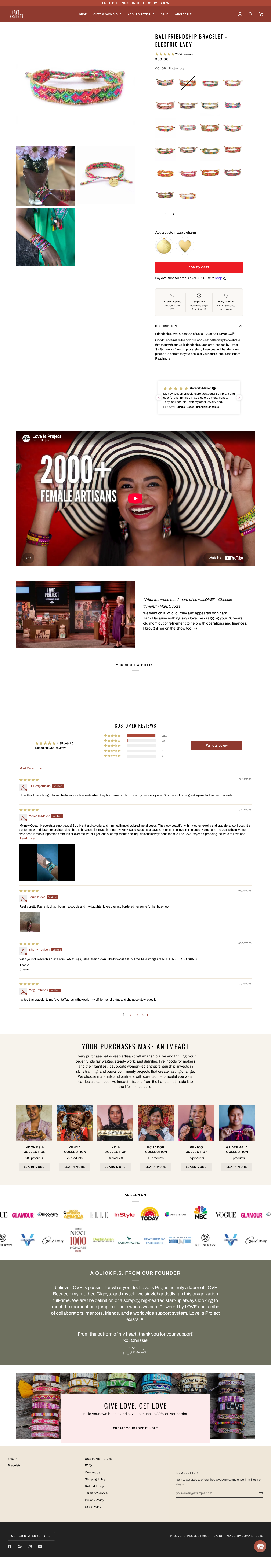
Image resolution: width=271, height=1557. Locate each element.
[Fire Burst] (188, 173)
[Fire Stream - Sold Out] (188, 83)
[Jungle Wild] (165, 150)
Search (218, 1536)
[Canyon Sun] (165, 83)
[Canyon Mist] (188, 128)
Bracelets (14, 1465)
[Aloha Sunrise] (210, 128)
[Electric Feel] (233, 128)
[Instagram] (30, 1546)
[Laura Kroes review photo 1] (29, 922)
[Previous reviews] (159, 397)
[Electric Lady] (210, 83)
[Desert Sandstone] (233, 150)
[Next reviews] (239, 397)
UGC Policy (93, 1507)
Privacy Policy (94, 1500)
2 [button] (130, 1015)
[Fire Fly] (165, 173)
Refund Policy (94, 1486)
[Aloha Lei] (165, 105)
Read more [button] (27, 838)
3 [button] (137, 1015)
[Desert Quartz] (210, 105)
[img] (29, 779)
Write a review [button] (217, 745)
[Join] (259, 1492)
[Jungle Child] (210, 173)
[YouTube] (40, 1546)
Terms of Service (96, 1493)
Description (166, 326)
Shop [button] (12, 1458)
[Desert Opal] (188, 150)
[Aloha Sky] (210, 150)
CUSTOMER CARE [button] (98, 1458)
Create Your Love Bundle (135, 1428)
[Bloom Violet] (188, 105)
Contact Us (92, 1472)
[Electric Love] (233, 105)
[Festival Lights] (165, 195)
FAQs (89, 1465)
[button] (83, 14)
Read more (162, 358)
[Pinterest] (20, 1546)
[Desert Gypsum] (188, 195)
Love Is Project (187, 1536)
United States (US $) (29, 1536)
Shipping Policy (95, 1479)
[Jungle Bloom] (165, 128)
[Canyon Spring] (233, 173)
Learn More (34, 1167)
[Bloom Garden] (233, 83)
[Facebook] (9, 1546)
